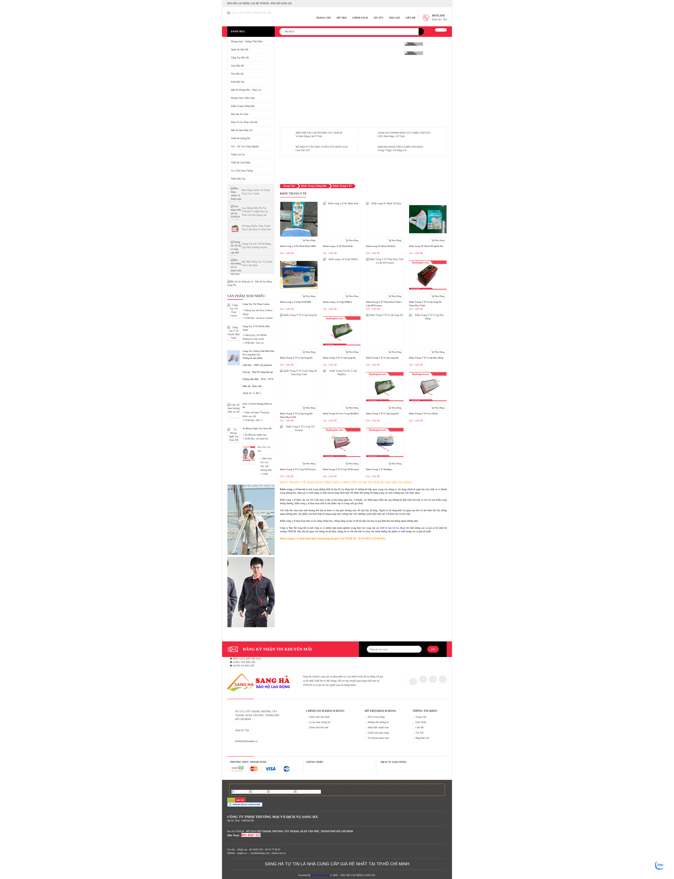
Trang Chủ (323, 17)
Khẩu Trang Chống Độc (243, 106)
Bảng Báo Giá (422, 738)
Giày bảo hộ (237, 65)
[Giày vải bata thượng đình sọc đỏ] (233, 410)
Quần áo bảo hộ (239, 49)
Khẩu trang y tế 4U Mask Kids (338, 246)
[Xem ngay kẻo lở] (251, 520)
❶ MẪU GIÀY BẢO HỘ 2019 (245, 658)
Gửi (433, 649)
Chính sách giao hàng (378, 732)
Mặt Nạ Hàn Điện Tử (241, 130)
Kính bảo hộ (237, 82)
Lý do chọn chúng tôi (319, 722)
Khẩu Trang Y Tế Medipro (379, 469)
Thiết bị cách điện (240, 162)
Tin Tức (379, 17)
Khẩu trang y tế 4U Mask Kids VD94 (298, 246)
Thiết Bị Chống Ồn (240, 138)
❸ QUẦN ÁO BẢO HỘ (242, 665)
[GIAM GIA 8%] (414, 44)
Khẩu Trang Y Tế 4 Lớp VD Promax (341, 469)
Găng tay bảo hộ (240, 57)
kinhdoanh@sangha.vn (246, 741)
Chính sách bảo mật (318, 727)
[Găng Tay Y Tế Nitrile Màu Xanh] (233, 333)
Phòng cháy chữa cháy (243, 98)
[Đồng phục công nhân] (251, 592)
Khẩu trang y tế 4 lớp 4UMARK (295, 302)
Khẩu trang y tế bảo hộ (292, 489)
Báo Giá (394, 17)
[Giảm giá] (414, 53)
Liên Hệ (410, 17)
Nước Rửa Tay (238, 178)
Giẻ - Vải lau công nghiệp (245, 146)
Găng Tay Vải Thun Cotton (256, 304)
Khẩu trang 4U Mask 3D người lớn (426, 246)
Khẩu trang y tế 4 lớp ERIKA (337, 302)
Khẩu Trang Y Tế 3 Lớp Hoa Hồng (426, 357)
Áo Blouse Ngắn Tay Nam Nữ (257, 428)
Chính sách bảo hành (319, 717)
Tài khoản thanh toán (378, 738)
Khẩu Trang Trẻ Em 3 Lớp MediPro (341, 413)
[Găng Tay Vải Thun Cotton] (233, 310)
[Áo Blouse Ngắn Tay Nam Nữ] (233, 435)
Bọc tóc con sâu (264, 449)
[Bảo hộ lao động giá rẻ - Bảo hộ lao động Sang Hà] (251, 283)
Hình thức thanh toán (378, 727)
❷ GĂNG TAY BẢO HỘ (242, 662)
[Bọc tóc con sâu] (249, 453)
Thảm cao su (238, 154)
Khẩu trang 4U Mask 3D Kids (380, 246)
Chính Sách (360, 17)
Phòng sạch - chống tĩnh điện (246, 41)
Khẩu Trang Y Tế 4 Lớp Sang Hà (296, 357)
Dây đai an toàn (239, 114)
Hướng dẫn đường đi (378, 722)
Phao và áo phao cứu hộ (244, 122)
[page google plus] (433, 679)
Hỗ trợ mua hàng (376, 717)
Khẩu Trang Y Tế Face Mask (423, 413)
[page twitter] (423, 679)
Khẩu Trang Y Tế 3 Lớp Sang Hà (339, 357)
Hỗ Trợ (341, 17)
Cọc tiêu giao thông (242, 170)
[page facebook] (413, 681)
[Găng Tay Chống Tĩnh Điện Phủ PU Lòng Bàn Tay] (233, 357)
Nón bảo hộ (237, 73)
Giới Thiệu (420, 722)
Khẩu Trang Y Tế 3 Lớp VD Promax (298, 469)
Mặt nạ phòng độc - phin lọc (246, 90)
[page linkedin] (443, 679)
